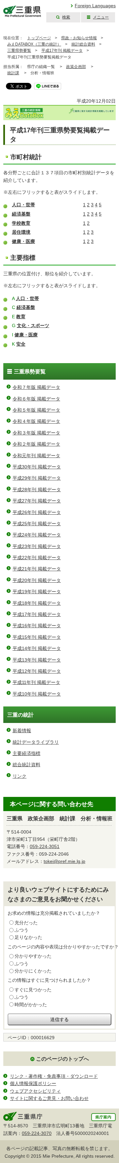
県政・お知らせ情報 (79, 38)
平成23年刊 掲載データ (37, 546)
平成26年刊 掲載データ (37, 512)
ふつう (21, 930)
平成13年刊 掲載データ (37, 660)
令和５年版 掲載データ (36, 410)
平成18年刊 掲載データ (37, 603)
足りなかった (28, 937)
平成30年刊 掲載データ (37, 466)
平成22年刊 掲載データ (37, 557)
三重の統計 (20, 715)
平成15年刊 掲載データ (37, 637)
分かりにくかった (33, 971)
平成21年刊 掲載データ (37, 568)
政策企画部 (76, 66)
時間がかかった (31, 1004)
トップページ (39, 38)
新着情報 (22, 730)
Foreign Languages (95, 5)
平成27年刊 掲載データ (37, 500)
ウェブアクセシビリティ (35, 1091)
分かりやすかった (33, 956)
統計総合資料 (83, 44)
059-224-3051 (45, 846)
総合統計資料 (26, 764)
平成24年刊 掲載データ (37, 534)
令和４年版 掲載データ (36, 421)
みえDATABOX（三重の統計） (34, 44)
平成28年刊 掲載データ (37, 489)
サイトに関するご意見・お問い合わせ (49, 1098)
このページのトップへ (62, 1059)
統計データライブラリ (36, 742)
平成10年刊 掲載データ (37, 694)
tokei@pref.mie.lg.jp (64, 861)
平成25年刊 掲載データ (37, 523)
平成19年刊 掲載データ (37, 591)
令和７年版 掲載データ (36, 387)
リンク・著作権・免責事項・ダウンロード (54, 1076)
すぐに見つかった (33, 989)
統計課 (13, 73)
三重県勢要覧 (19, 50)
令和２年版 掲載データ (36, 444)
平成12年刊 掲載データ (37, 671)
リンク (19, 776)
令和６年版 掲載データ (36, 398)
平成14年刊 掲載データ (37, 648)
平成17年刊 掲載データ (62, 50)
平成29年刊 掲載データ (37, 478)
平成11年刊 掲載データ (36, 682)
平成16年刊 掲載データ (37, 625)
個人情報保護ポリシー (33, 1083)
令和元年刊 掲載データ (36, 455)
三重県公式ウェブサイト (22, 11)
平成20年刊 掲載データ (37, 580)
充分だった (26, 922)
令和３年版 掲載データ (36, 432)
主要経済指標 (26, 753)
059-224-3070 (37, 1133)
